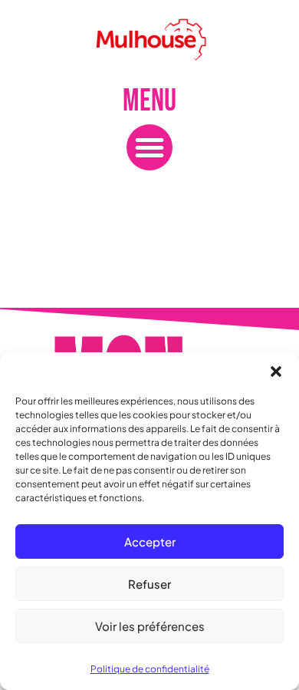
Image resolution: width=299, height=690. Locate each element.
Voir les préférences (150, 626)
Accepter (150, 541)
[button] (276, 371)
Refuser (149, 583)
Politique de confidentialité (149, 669)
